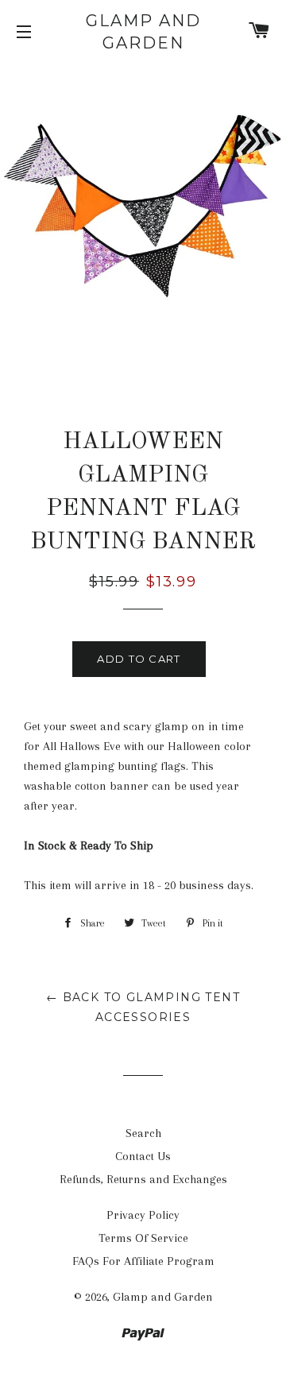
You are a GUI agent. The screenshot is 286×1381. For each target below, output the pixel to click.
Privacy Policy (143, 1215)
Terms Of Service (143, 1238)
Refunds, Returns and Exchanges (143, 1179)
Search (143, 1133)
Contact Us (143, 1156)
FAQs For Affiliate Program (143, 1261)
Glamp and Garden (143, 31)
